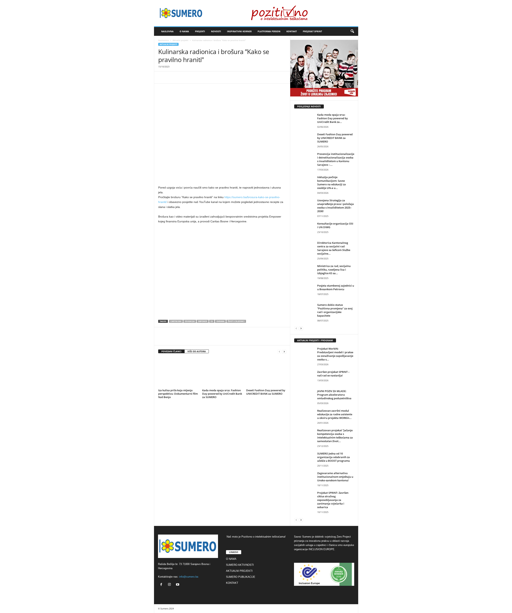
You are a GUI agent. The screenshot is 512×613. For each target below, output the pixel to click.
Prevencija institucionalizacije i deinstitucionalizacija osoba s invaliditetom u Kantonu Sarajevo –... (335, 159)
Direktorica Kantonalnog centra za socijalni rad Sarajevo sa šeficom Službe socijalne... (333, 248)
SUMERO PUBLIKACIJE (240, 576)
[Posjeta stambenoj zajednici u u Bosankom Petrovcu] (304, 291)
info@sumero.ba (188, 576)
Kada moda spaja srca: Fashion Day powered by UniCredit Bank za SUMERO (222, 393)
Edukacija (190, 321)
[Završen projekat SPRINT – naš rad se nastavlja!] (304, 377)
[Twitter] (171, 77)
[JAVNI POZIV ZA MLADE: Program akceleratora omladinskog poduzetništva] (304, 396)
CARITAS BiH (175, 321)
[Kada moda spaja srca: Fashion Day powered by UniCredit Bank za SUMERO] (222, 372)
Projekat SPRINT (312, 31)
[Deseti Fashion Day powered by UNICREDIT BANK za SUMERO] (266, 372)
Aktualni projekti (180, 40)
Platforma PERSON (269, 31)
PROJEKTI (200, 31)
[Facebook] (162, 77)
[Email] (199, 77)
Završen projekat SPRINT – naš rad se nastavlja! (333, 373)
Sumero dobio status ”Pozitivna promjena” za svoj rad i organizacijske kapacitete (335, 310)
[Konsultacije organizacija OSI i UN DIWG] (304, 229)
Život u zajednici (236, 321)
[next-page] (284, 351)
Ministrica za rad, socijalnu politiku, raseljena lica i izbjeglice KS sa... (334, 269)
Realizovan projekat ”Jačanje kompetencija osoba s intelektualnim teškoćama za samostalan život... (335, 435)
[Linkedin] (190, 77)
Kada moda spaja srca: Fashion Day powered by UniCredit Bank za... (332, 118)
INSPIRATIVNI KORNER (239, 31)
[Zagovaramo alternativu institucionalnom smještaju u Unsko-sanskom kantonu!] (304, 478)
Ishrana (220, 321)
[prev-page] (279, 351)
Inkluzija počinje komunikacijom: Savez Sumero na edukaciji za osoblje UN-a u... (331, 182)
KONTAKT (291, 31)
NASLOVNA (167, 31)
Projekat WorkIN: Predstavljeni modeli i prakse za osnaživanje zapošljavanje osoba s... (335, 354)
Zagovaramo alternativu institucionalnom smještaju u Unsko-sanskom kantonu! (335, 476)
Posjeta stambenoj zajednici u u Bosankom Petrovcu (335, 287)
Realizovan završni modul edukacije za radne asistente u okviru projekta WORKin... (334, 414)
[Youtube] (178, 584)
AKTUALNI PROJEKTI (239, 570)
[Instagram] (170, 584)
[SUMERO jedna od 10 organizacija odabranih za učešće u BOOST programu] (304, 459)
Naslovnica (163, 40)
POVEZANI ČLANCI (171, 351)
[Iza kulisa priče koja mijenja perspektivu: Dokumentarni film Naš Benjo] (178, 372)
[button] (352, 31)
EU (212, 321)
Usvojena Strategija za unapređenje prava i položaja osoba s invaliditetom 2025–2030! (335, 206)
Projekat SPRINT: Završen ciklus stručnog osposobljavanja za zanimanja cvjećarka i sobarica (332, 500)
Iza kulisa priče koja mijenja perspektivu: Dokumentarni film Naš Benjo (178, 393)
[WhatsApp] (181, 77)
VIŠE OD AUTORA (196, 351)
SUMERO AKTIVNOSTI (240, 564)
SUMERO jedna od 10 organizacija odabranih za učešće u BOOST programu (333, 457)
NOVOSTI (216, 31)
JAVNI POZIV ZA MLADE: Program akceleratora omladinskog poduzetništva (334, 394)
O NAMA (184, 31)
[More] (208, 77)
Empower (202, 321)
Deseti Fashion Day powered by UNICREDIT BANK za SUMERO (265, 391)
